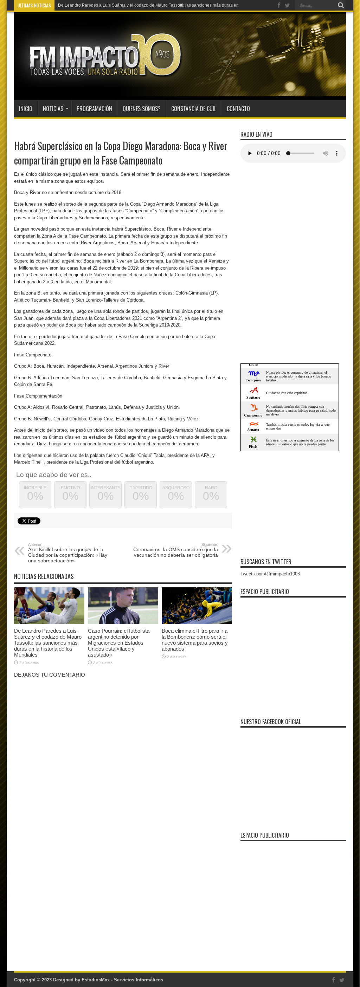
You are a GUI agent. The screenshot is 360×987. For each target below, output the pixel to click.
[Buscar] (340, 5)
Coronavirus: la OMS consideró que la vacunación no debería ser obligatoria (175, 550)
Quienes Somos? (142, 108)
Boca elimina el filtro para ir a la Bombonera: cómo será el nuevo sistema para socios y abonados (195, 640)
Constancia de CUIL (193, 108)
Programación (94, 108)
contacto (238, 108)
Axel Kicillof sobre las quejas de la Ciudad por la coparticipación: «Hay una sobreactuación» (67, 552)
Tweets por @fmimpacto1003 (270, 573)
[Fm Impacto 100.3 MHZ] (103, 82)
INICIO (25, 108)
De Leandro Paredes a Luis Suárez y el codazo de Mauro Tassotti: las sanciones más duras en (148, 5)
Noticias (53, 108)
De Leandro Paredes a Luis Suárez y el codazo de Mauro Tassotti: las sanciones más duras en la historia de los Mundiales (48, 643)
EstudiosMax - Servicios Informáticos (122, 979)
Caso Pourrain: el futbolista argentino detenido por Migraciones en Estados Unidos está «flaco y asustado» (118, 643)
